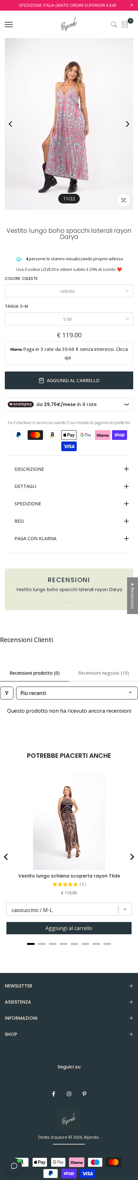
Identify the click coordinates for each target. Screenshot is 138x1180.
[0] (124, 24)
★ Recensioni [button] (132, 595)
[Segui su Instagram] (69, 1093)
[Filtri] (6, 693)
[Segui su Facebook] (53, 1093)
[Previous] (15, 124)
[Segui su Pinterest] (84, 1093)
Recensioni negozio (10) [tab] (103, 673)
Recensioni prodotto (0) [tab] (35, 673)
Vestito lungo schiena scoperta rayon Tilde (69, 876)
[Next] (123, 124)
